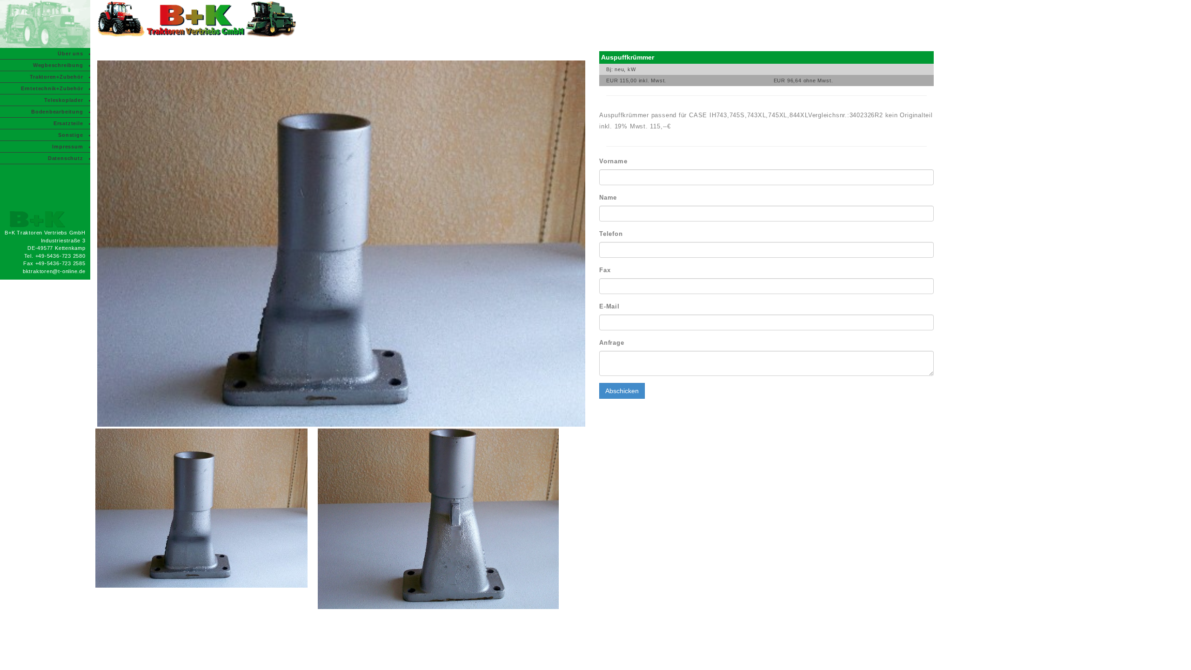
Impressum (67, 146)
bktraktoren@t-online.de (54, 271)
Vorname (613, 161)
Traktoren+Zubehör (56, 77)
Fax (604, 270)
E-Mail (609, 306)
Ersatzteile (68, 123)
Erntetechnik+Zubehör (52, 88)
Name (608, 197)
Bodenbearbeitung (57, 111)
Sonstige (70, 135)
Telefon (610, 233)
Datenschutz (65, 158)
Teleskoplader (63, 100)
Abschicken (622, 391)
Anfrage (611, 342)
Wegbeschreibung (58, 65)
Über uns (70, 53)
